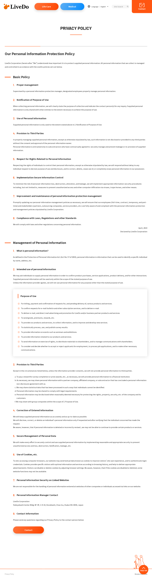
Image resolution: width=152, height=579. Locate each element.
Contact (141, 9)
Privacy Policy (9, 574)
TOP (143, 569)
